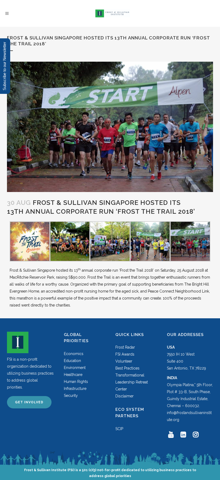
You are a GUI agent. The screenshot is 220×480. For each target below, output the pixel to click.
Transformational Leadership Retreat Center (131, 382)
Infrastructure (75, 388)
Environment (75, 367)
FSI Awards (124, 354)
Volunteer (123, 361)
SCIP (119, 429)
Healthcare (73, 374)
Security (71, 395)
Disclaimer (124, 396)
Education (72, 361)
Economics (73, 354)
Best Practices (127, 368)
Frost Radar (125, 347)
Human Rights (76, 381)
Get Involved (29, 402)
